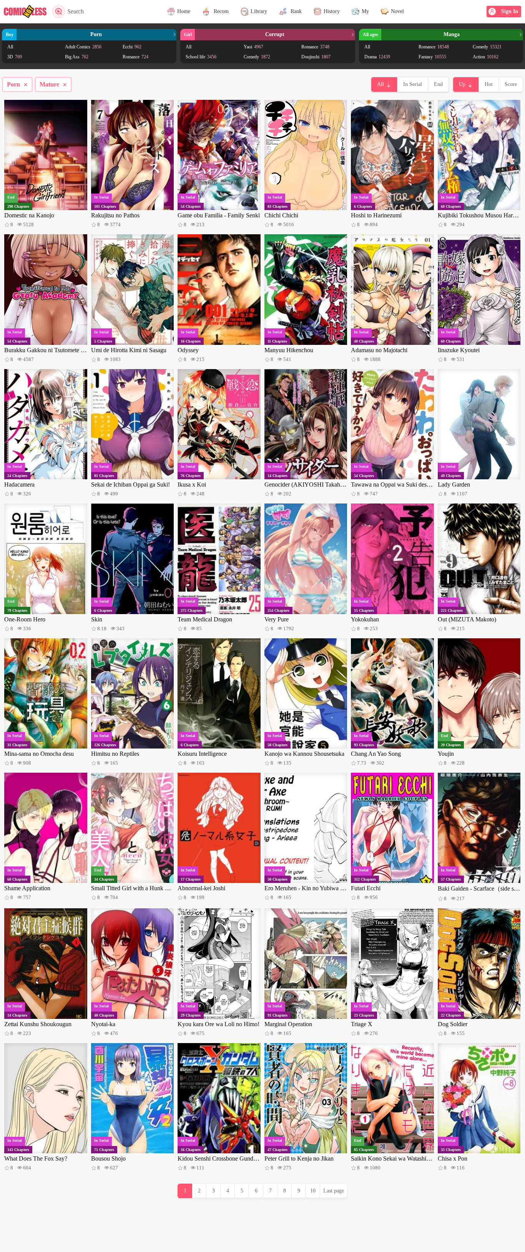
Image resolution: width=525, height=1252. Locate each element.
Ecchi (132, 47)
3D (14, 57)
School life (201, 57)
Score (511, 84)
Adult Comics (83, 47)
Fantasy (432, 57)
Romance (135, 57)
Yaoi (253, 47)
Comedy (257, 57)
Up (462, 84)
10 (313, 1191)
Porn (17, 84)
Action (485, 57)
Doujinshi (316, 57)
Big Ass (76, 57)
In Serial (412, 84)
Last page (333, 1191)
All (10, 47)
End (438, 84)
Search (75, 11)
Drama (377, 57)
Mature (53, 84)
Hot (489, 84)
